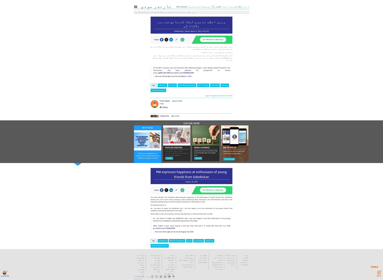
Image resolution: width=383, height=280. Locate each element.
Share (164, 107)
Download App (229, 159)
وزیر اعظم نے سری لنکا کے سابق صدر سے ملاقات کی (191, 24)
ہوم (136, 12)
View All (169, 158)
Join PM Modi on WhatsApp (213, 39)
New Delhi (215, 85)
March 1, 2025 (186, 76)
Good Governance (158, 90)
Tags (153, 85)
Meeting (225, 85)
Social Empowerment (160, 245)
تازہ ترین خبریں (147, 12)
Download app (5, 276)
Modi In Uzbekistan (177, 240)
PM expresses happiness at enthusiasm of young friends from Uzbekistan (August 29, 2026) (147, 155)
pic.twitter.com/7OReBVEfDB (164, 228)
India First (162, 85)
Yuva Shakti (198, 240)
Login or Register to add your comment (218, 95)
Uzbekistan (163, 240)
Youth (189, 240)
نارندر (156, 6)
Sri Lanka (172, 85)
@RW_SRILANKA (164, 72)
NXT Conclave (203, 85)
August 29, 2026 (187, 231)
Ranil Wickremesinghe (187, 85)
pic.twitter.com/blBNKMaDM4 (182, 72)
